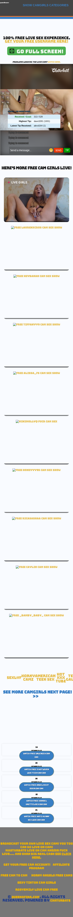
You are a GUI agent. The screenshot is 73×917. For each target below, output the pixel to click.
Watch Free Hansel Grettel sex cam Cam (36, 803)
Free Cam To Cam (14, 875)
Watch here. (54, 62)
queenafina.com (4, 3)
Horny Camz (28, 678)
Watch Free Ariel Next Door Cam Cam (36, 787)
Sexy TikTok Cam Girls (36, 882)
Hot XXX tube (61, 678)
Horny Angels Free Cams (51, 875)
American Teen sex (45, 678)
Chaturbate (60, 900)
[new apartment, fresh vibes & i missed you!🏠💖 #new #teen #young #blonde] (36, 470)
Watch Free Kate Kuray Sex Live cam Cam (36, 818)
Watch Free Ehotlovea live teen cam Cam (36, 771)
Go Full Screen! (38, 51)
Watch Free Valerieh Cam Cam (36, 755)
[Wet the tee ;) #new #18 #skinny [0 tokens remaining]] (36, 324)
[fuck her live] (36, 421)
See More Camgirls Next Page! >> (37, 694)
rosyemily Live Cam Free (36, 889)
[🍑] (36, 276)
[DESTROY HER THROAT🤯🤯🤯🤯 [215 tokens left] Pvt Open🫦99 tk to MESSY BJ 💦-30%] (36, 518)
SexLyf (14, 677)
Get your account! (27, 864)
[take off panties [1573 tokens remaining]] (36, 373)
